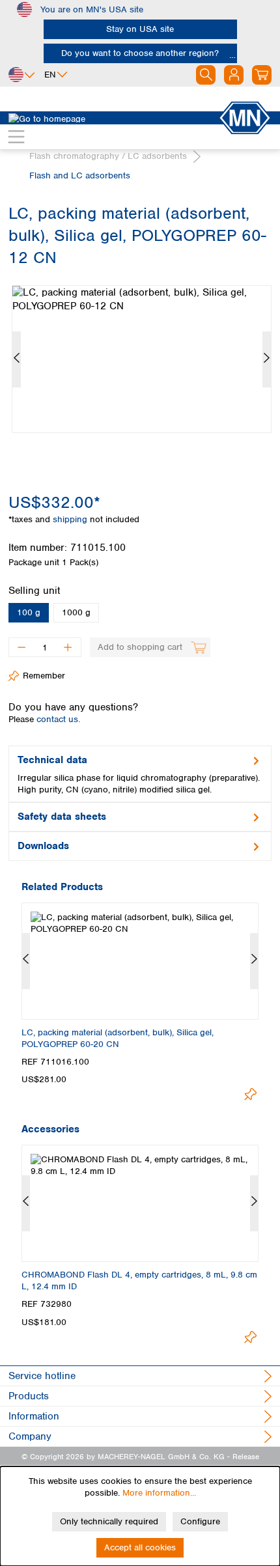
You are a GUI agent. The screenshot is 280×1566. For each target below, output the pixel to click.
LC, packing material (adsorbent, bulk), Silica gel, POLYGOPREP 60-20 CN (117, 1038)
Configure (200, 1521)
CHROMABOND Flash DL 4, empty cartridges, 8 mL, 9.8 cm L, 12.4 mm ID (139, 1280)
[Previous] (16, 359)
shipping (71, 519)
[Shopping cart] (262, 75)
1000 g (76, 612)
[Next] (266, 359)
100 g (28, 612)
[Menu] (16, 137)
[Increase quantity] (68, 647)
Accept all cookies (140, 1547)
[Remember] (250, 1094)
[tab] (140, 774)
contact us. (58, 719)
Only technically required (109, 1521)
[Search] (206, 75)
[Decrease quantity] (21, 647)
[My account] (234, 75)
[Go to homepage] (113, 117)
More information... (159, 1492)
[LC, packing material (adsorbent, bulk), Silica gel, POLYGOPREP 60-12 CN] (141, 359)
